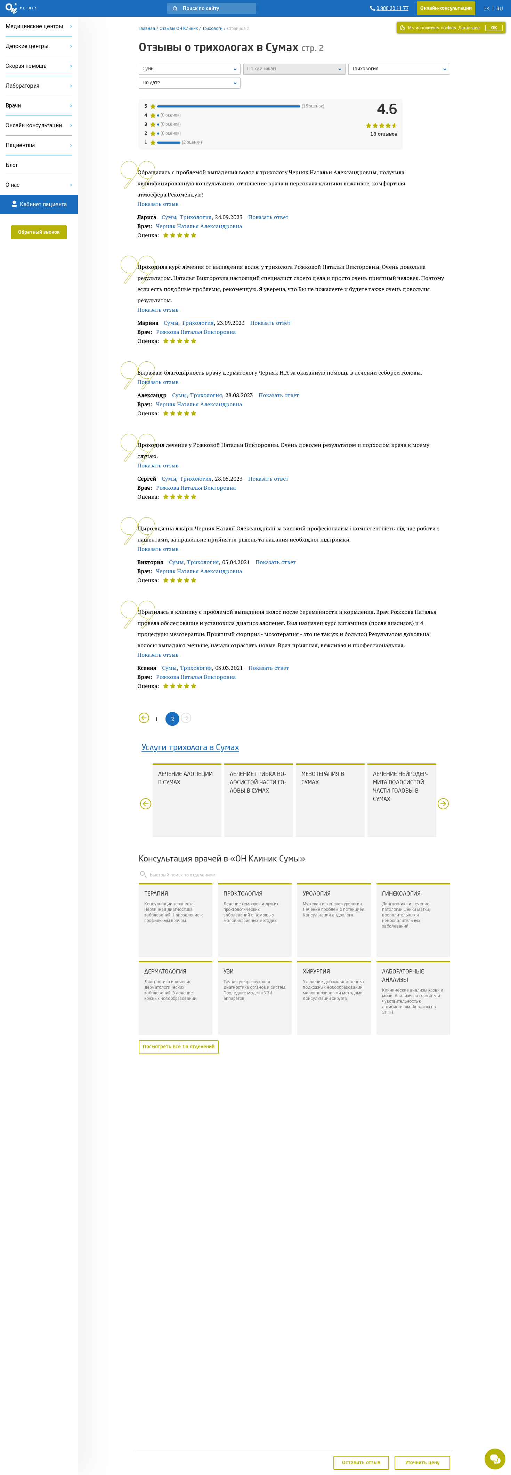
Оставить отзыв (361, 1462)
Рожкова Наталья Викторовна (196, 332)
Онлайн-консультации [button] (446, 8)
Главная (147, 28)
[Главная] (21, 8)
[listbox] (190, 69)
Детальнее (469, 27)
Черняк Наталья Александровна (199, 226)
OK (494, 27)
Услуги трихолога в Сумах (190, 748)
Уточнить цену (422, 1462)
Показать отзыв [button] (158, 204)
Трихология (195, 217)
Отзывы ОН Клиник (179, 28)
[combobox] (399, 69)
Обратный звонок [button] (39, 232)
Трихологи (212, 28)
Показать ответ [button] (268, 217)
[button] (211, 8)
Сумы (169, 217)
